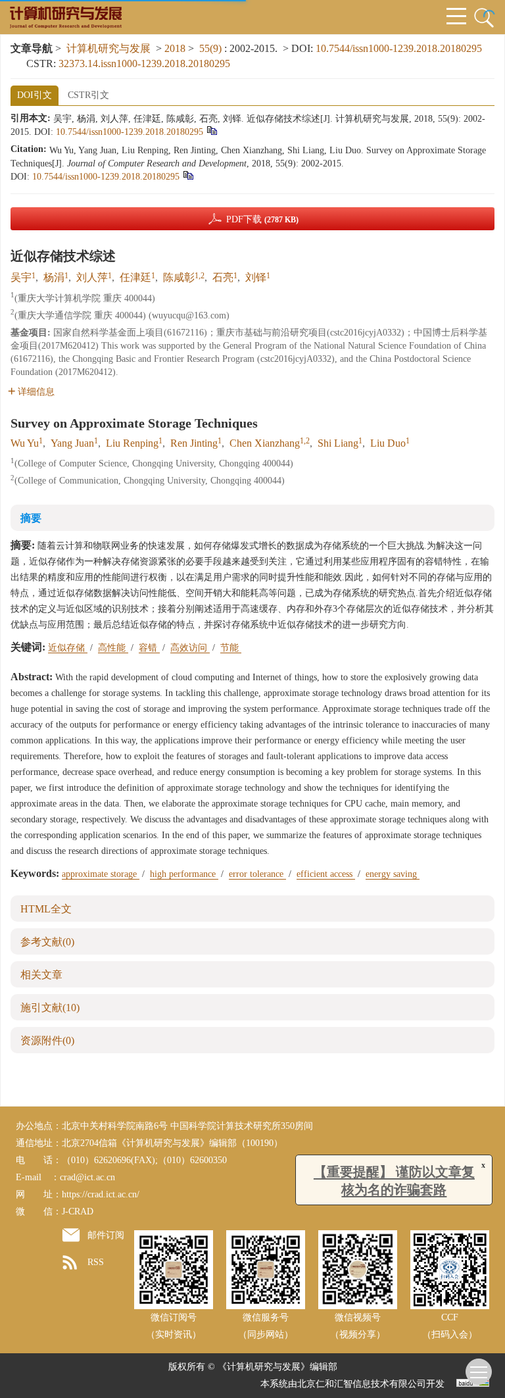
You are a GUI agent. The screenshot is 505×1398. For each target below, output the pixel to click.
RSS (95, 1262)
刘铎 (255, 277)
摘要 (30, 518)
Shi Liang (338, 443)
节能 (230, 648)
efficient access (326, 874)
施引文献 (50, 1007)
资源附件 (47, 1040)
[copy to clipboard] (188, 175)
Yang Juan (72, 443)
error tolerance (257, 874)
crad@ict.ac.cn (87, 1177)
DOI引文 (34, 95)
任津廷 (135, 277)
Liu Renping (132, 443)
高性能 (113, 648)
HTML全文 (46, 908)
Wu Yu (25, 443)
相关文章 (41, 974)
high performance (184, 874)
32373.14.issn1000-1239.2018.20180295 (144, 63)
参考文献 (47, 941)
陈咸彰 (179, 277)
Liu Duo (388, 443)
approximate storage (100, 874)
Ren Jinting (194, 443)
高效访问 (190, 648)
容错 (149, 648)
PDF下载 (262, 219)
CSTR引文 (88, 95)
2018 (174, 48)
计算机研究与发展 (108, 48)
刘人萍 (92, 277)
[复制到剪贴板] (211, 130)
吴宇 (21, 277)
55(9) (211, 48)
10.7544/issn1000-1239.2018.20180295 (399, 48)
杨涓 (53, 277)
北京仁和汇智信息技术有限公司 (361, 1384)
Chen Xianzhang (264, 443)
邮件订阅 (105, 1235)
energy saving (393, 874)
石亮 (222, 277)
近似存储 (67, 648)
